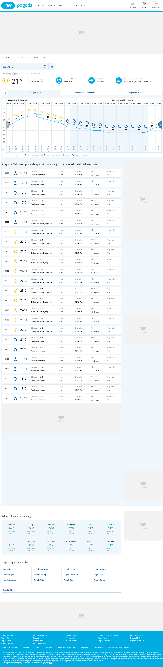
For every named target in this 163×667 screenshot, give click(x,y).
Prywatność (48, 648)
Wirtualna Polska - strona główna (8, 5)
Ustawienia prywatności (67, 648)
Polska (41, 6)
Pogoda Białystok (7, 635)
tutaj (51, 663)
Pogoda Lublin (71, 638)
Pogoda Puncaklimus (9, 580)
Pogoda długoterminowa (85, 92)
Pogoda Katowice (136, 635)
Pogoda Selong (69, 569)
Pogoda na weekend (136, 92)
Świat (61, 6)
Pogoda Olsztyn (135, 638)
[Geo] (52, 66)
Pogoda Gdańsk (71, 635)
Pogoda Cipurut (69, 580)
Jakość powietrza (76, 6)
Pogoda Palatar (7, 569)
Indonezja (20, 57)
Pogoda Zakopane (39, 643)
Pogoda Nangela (100, 569)
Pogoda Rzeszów (72, 641)
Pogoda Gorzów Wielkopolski (108, 635)
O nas (37, 648)
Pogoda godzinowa (33, 92)
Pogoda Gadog (39, 580)
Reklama (26, 648)
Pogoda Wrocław (7, 643)
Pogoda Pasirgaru (8, 575)
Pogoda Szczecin (104, 641)
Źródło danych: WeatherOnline (119, 648)
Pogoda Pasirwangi (71, 575)
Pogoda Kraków (39, 638)
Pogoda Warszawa (137, 641)
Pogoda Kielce (6, 638)
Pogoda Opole (6, 641)
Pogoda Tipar (98, 575)
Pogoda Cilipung (40, 575)
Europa (51, 6)
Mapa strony (98, 648)
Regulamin (85, 648)
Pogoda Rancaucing (41, 569)
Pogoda (24, 5)
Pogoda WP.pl (7, 57)
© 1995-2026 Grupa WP (9, 648)
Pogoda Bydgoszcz (40, 635)
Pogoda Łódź (102, 638)
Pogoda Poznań (38, 641)
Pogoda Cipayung (100, 580)
